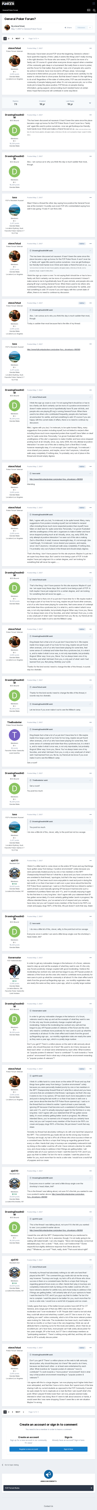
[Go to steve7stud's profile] (7, 27)
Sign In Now (68, 1449)
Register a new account (28, 1449)
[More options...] (90, 48)
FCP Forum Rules (12, 1488)
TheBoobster (14, 722)
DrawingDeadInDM (14, 116)
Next (18, 38)
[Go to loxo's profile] (14, 210)
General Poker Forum (33, 29)
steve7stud (19, 26)
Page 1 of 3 (33, 38)
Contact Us (48, 1506)
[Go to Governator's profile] (14, 970)
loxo (14, 197)
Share (69, 28)
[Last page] (23, 38)
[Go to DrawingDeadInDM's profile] (14, 130)
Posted (35, 48)
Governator (14, 957)
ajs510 (14, 860)
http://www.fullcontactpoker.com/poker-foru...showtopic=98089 (53, 349)
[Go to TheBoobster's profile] (14, 735)
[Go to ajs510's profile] (14, 873)
